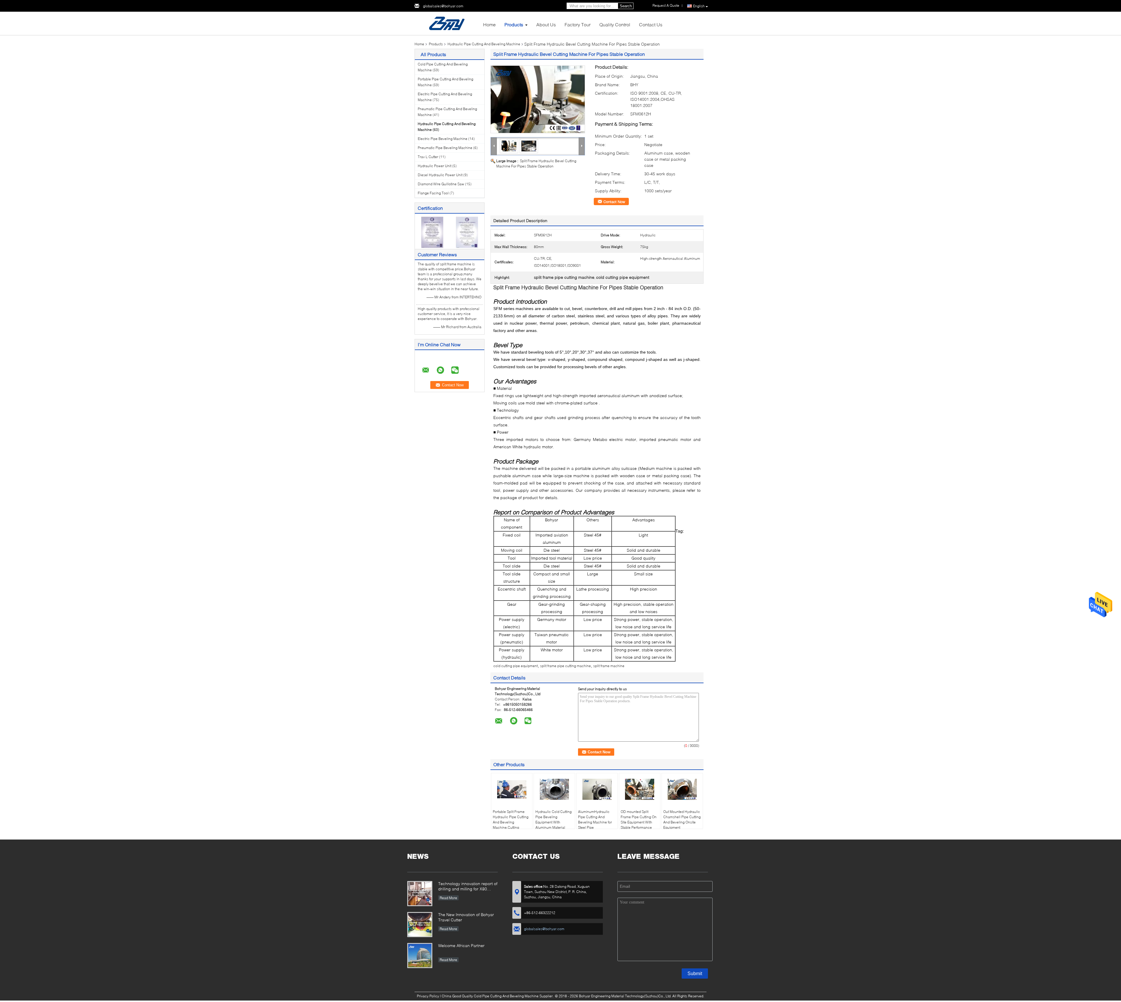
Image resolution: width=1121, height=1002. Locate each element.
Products (513, 24)
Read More (448, 898)
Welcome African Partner (461, 945)
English (699, 6)
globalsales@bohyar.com (443, 6)
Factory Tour (578, 24)
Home (489, 24)
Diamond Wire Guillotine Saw (441, 184)
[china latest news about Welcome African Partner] (419, 955)
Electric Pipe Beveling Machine (442, 138)
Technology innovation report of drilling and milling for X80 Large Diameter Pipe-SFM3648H (467, 886)
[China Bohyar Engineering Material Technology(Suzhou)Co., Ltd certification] (432, 232)
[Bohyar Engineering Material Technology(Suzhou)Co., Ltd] (447, 23)
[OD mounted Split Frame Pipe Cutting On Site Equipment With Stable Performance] (639, 789)
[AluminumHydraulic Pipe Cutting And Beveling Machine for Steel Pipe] (597, 789)
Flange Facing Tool (433, 193)
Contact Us (650, 24)
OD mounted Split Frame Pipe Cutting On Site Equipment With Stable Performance (639, 819)
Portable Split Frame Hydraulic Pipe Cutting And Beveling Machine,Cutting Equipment (510, 822)
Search (626, 6)
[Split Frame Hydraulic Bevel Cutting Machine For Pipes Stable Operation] (537, 99)
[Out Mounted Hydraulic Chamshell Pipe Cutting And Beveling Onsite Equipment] (682, 789)
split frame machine (608, 666)
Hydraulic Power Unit (434, 166)
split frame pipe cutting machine (565, 666)
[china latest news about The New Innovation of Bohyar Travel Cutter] (419, 924)
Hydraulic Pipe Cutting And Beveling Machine (484, 44)
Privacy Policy (428, 996)
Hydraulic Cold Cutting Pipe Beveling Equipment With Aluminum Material (553, 819)
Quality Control (614, 24)
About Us (546, 24)
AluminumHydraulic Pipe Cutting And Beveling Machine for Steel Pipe (595, 819)
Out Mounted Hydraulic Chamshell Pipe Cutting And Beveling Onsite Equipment (682, 819)
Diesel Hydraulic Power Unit (440, 175)
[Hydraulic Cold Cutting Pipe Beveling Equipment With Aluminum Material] (554, 789)
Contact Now (614, 201)
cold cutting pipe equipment (515, 666)
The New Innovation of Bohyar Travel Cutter (466, 917)
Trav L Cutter (428, 157)
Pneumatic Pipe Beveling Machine (445, 148)
